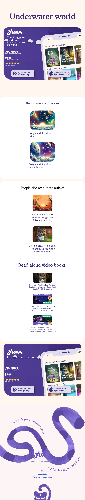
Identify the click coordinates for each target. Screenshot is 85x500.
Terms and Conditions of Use (42, 477)
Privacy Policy (42, 474)
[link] (23, 73)
